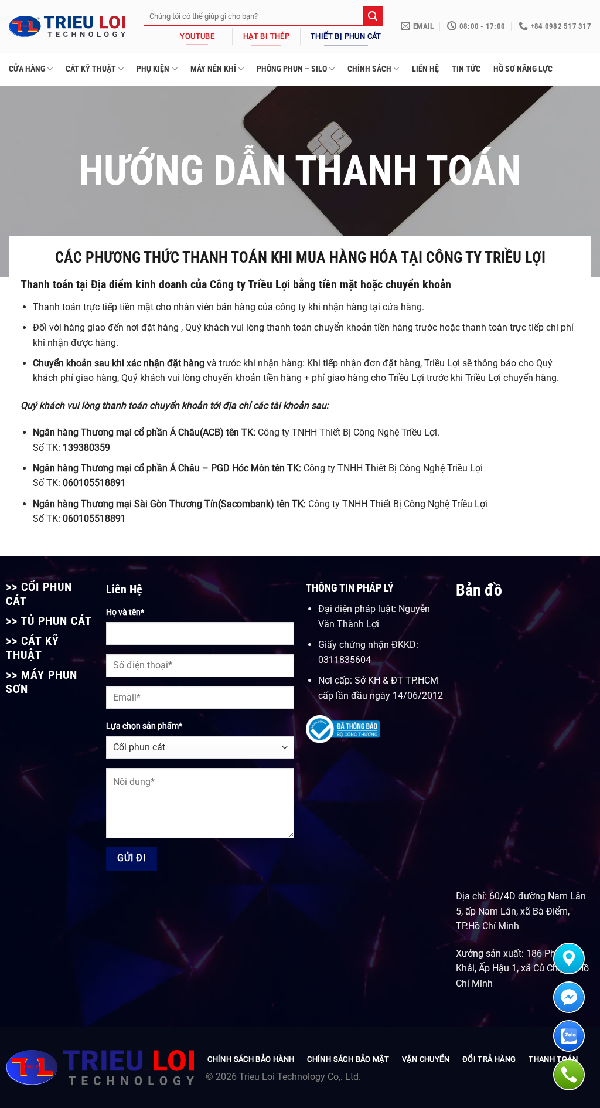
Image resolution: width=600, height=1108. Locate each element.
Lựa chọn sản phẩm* (144, 726)
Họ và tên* (125, 612)
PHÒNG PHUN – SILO (292, 69)
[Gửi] (373, 16)
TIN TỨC (466, 69)
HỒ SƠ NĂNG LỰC (523, 69)
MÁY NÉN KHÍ (213, 69)
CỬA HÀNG (27, 69)
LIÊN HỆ (425, 69)
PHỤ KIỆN (153, 69)
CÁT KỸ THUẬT (91, 69)
